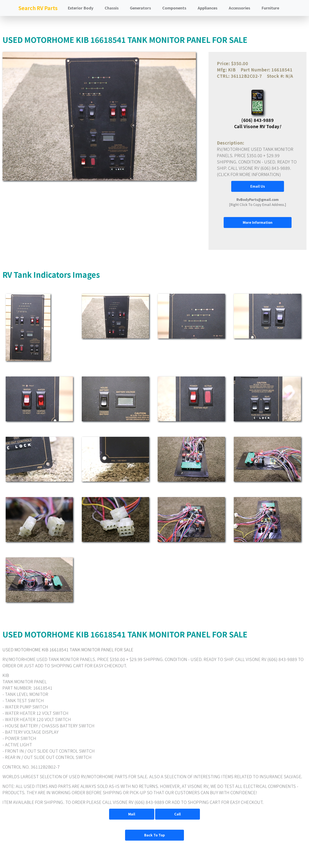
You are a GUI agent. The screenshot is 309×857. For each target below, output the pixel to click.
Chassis (112, 8)
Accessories (239, 8)
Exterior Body (80, 8)
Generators (140, 8)
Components (174, 8)
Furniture (270, 8)
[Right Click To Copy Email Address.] (257, 202)
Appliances (207, 8)
